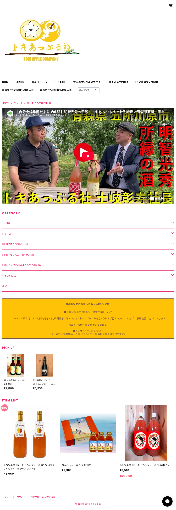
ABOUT (21, 82)
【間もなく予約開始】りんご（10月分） (21, 265)
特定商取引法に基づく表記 (43, 497)
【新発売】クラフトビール (15, 244)
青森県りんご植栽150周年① (18, 89)
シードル (6, 223)
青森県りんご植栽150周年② (56, 89)
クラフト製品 (9, 275)
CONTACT (60, 82)
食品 (4, 286)
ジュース (18, 103)
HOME (6, 82)
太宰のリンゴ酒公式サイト (88, 82)
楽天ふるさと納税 (118, 82)
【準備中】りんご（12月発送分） (18, 254)
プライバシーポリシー (15, 497)
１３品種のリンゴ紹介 (146, 82)
